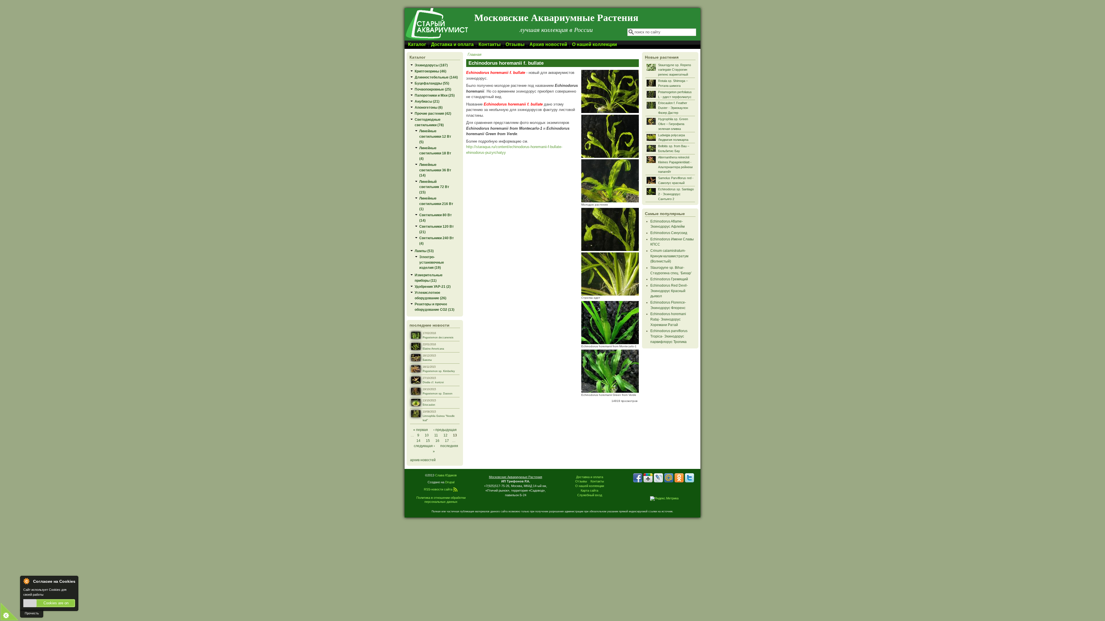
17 (447, 440)
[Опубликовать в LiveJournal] (658, 477)
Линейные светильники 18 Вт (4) (435, 153)
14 (418, 440)
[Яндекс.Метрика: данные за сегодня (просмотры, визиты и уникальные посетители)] (664, 498)
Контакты (490, 44)
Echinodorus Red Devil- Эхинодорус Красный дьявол (669, 290)
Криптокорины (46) (430, 71)
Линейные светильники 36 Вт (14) (435, 170)
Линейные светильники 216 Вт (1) (436, 203)
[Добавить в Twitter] (689, 477)
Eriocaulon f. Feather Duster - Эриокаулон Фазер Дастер (673, 107)
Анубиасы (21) (427, 101)
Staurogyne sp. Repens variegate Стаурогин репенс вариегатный (674, 69)
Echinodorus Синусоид (668, 233)
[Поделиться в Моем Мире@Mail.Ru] (668, 477)
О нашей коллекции (594, 44)
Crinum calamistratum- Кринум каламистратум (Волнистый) (669, 256)
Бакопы (427, 360)
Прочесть (32, 613)
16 (437, 440)
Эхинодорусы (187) (431, 65)
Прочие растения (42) (433, 113)
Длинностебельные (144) (436, 77)
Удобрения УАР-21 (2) (433, 286)
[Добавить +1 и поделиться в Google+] (648, 477)
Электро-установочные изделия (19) (431, 262)
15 (428, 440)
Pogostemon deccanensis (438, 337)
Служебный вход (589, 495)
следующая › (424, 446)
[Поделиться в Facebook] (637, 477)
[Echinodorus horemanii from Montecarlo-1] (610, 343)
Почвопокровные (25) (433, 89)
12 (445, 435)
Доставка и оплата (452, 44)
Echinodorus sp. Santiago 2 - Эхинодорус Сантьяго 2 (676, 194)
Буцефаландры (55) (432, 83)
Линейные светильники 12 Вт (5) (435, 136)
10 (427, 435)
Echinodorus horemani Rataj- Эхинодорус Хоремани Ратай (668, 319)
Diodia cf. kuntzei (433, 382)
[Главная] (436, 39)
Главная (474, 54)
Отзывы (515, 44)
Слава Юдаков (446, 475)
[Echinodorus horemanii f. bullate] (610, 112)
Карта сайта (589, 490)
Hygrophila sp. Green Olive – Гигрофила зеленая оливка (673, 124)
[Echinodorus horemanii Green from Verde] (610, 391)
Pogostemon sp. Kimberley (439, 371)
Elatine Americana (433, 348)
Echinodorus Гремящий (669, 279)
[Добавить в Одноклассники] (679, 477)
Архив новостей (548, 44)
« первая (420, 430)
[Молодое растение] (610, 201)
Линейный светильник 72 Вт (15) (434, 187)
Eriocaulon (429, 404)
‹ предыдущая (445, 430)
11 (436, 435)
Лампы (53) (424, 251)
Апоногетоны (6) (429, 107)
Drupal (449, 482)
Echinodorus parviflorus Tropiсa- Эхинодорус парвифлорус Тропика (668, 336)
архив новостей (423, 460)
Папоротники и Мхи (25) (435, 95)
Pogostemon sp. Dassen (437, 393)
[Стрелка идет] (610, 294)
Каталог (417, 44)
